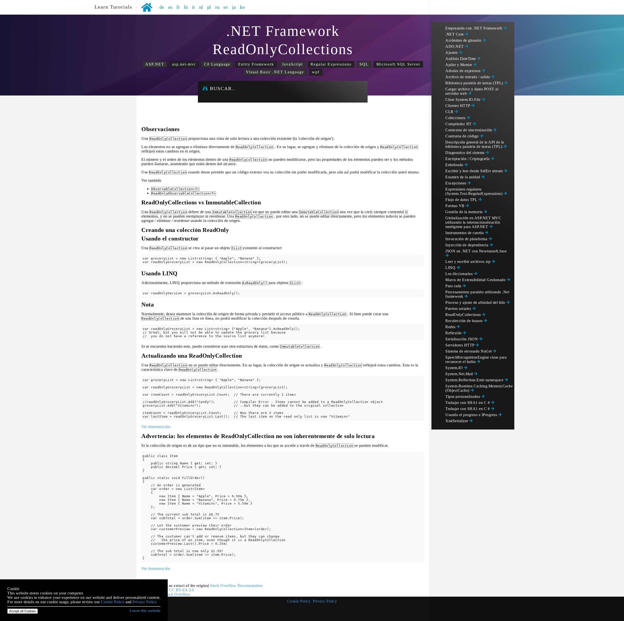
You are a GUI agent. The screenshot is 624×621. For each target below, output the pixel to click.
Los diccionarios (459, 274)
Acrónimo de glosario (463, 40)
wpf (316, 72)
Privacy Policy (325, 601)
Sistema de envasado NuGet (469, 351)
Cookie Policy (299, 601)
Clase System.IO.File (463, 99)
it (193, 7)
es (170, 7)
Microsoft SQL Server (398, 64)
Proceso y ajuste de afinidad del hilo (475, 302)
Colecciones (456, 118)
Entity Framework (256, 64)
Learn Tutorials (111, 7)
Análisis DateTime (461, 59)
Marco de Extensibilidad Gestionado (476, 280)
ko (242, 7)
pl (209, 7)
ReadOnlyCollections (463, 315)
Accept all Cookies (22, 611)
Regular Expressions (331, 64)
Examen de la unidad (463, 177)
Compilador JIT (459, 124)
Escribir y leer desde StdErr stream (474, 171)
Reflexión (454, 333)
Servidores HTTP (460, 345)
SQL (364, 64)
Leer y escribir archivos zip (468, 261)
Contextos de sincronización (469, 130)
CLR (450, 112)
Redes (451, 327)
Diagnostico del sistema (465, 153)
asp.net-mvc (184, 64)
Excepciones (456, 183)
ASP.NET (154, 64)
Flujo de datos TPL (461, 200)
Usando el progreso (471, 415)
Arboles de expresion (463, 71)
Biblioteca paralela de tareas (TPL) (474, 83)
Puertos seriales (458, 308)
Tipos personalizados (463, 396)
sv (226, 7)
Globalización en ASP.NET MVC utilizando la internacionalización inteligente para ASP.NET (473, 222)
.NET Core (455, 34)
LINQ (451, 268)
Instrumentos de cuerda (465, 233)
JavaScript (292, 64)
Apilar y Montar (459, 65)
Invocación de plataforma (466, 239)
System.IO (454, 368)
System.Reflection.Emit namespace (475, 380)
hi (186, 7)
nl (201, 7)
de (161, 7)
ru (217, 7)
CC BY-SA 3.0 (181, 590)
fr (178, 7)
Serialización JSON (462, 339)
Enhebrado (454, 165)
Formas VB (455, 206)
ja (234, 7)
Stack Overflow (177, 594)
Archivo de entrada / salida (468, 77)
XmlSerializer (457, 421)
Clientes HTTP (458, 106)
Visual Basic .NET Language (275, 72)
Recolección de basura (464, 321)
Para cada (453, 286)
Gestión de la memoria (464, 212)
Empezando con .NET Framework (474, 28)
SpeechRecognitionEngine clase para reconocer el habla (476, 359)
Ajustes (452, 52)
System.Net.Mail (459, 374)
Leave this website (145, 611)
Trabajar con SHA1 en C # (468, 403)
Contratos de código (462, 136)
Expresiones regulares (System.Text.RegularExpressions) (474, 191)
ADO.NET (455, 46)
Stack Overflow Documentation (236, 585)
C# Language (217, 64)
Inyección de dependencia (467, 245)
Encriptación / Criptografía (468, 159)
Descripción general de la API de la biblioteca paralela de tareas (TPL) (474, 144)
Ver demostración (155, 427)
